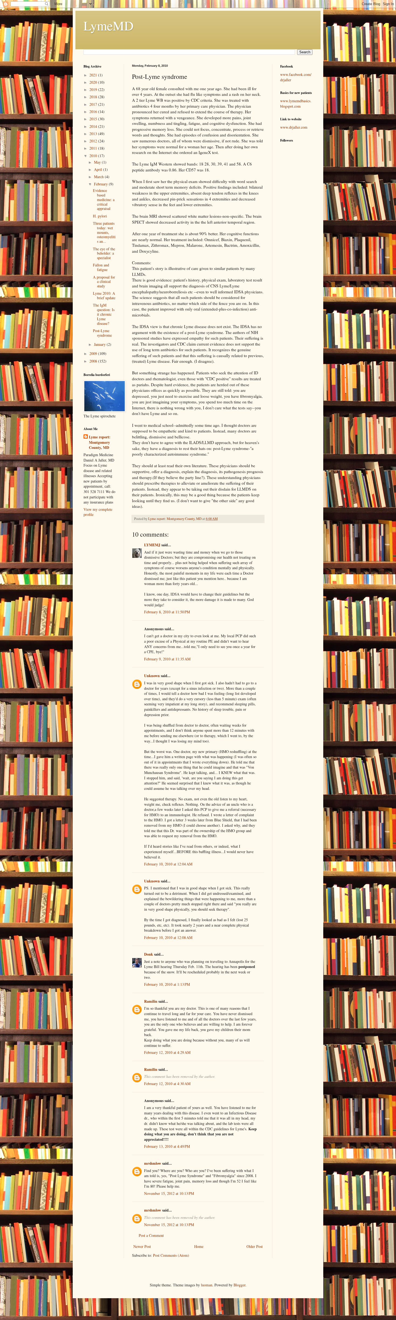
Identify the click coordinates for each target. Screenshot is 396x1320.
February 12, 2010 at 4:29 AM (167, 1052)
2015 (93, 118)
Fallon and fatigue (101, 267)
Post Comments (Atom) (171, 1255)
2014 (93, 126)
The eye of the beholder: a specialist (104, 253)
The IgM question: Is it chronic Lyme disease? (103, 314)
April (98, 169)
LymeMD (109, 25)
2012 (93, 140)
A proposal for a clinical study (104, 281)
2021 (93, 75)
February (101, 183)
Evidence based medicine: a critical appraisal (103, 199)
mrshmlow (152, 1163)
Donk (148, 954)
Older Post (254, 1246)
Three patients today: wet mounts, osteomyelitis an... (104, 232)
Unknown (152, 675)
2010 (93, 155)
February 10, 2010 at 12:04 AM (168, 864)
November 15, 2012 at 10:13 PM (169, 1193)
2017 (93, 104)
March (99, 176)
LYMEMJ (152, 545)
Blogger (239, 1284)
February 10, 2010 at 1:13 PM (167, 984)
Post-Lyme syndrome (102, 333)
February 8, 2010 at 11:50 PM (167, 611)
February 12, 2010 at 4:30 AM (167, 1083)
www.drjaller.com (293, 127)
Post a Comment (151, 1235)
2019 (93, 89)
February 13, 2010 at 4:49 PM (167, 1146)
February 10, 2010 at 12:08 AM (168, 937)
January (100, 344)
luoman (206, 1284)
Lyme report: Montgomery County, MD (99, 442)
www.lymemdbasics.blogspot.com (295, 103)
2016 (93, 111)
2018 (93, 96)
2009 (93, 353)
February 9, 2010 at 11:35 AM (167, 658)
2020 (93, 82)
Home (198, 1246)
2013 (93, 133)
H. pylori (100, 216)
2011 (93, 148)
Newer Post (142, 1246)
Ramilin (150, 1001)
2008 (93, 361)
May (98, 162)
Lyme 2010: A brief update (104, 295)
